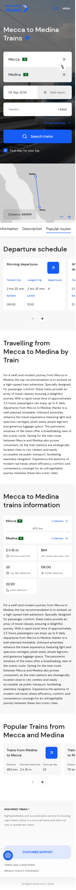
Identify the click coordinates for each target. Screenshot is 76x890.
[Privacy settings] (8, 855)
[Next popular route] (42, 782)
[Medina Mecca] (51, 753)
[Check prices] (53, 268)
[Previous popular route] (33, 782)
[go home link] (16, 8)
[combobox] (29, 59)
